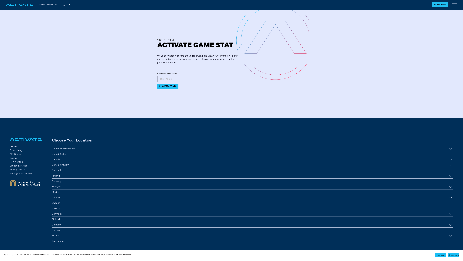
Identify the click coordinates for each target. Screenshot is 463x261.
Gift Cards (15, 154)
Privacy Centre (17, 169)
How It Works (16, 161)
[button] (454, 5)
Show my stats (168, 86)
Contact (14, 146)
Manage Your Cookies (21, 173)
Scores (13, 158)
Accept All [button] (440, 255)
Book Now (440, 5)
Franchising (16, 150)
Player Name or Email (167, 73)
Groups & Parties (18, 165)
